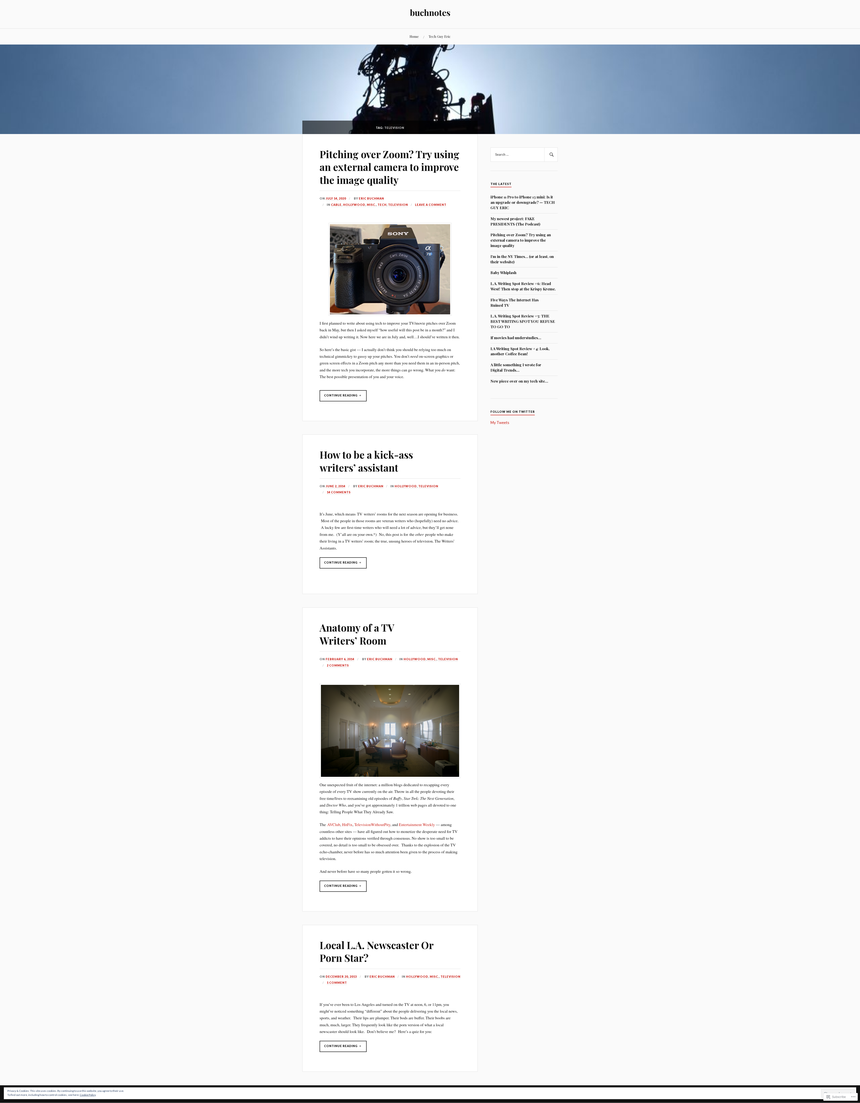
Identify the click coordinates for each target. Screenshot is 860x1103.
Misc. (371, 205)
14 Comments (339, 492)
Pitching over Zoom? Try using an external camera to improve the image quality (389, 166)
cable (336, 205)
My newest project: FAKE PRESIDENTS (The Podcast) (515, 221)
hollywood (354, 205)
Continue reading (339, 397)
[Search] (551, 154)
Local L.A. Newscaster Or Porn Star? (376, 951)
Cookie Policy (88, 1095)
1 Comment (337, 982)
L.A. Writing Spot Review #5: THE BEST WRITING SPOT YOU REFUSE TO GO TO (522, 321)
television (398, 205)
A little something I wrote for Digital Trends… (515, 367)
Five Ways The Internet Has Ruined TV (514, 302)
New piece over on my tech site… (519, 381)
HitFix (347, 824)
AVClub (333, 824)
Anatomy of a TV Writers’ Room (357, 634)
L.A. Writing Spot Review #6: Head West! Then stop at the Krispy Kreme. (523, 286)
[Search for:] (524, 154)
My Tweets (499, 422)
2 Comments (338, 665)
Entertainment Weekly (417, 824)
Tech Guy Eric (440, 36)
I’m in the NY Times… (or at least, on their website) (522, 259)
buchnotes (430, 12)
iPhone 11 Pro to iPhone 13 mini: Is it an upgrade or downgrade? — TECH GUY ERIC (522, 202)
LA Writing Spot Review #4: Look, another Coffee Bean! (520, 351)
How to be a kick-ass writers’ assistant (366, 461)
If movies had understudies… (515, 337)
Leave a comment (430, 205)
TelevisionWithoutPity (372, 824)
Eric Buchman (371, 198)
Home (414, 36)
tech (382, 205)
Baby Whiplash (503, 272)
